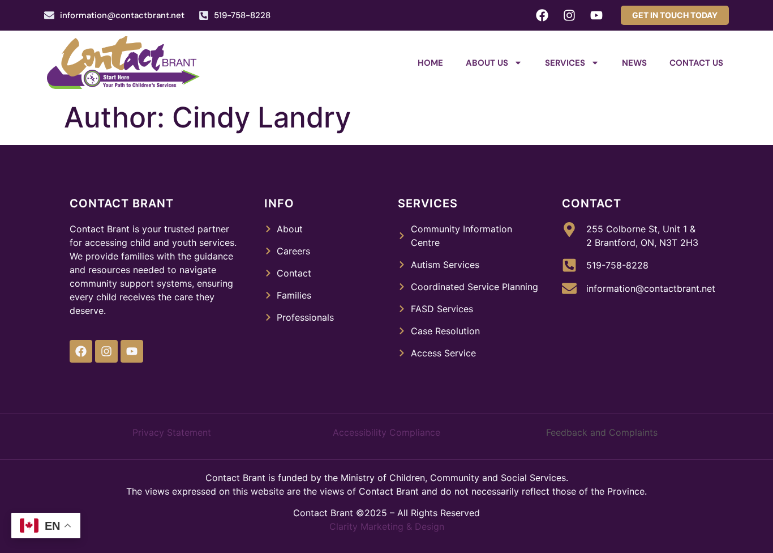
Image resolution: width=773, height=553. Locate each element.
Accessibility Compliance (386, 432)
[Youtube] (596, 15)
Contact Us (696, 63)
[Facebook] (542, 15)
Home (430, 63)
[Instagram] (569, 15)
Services (565, 63)
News (634, 63)
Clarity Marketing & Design (386, 526)
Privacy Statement (171, 432)
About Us (487, 63)
